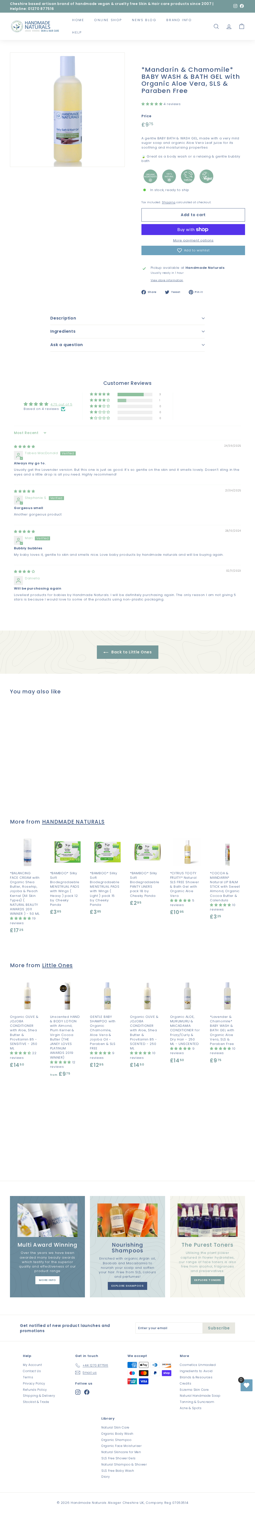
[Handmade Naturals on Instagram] (77, 1392)
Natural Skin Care (115, 1427)
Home (78, 20)
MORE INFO (47, 1280)
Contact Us (32, 1371)
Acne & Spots (191, 1408)
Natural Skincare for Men (121, 1452)
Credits (185, 1383)
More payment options (193, 240)
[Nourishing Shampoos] (127, 1220)
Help (77, 32)
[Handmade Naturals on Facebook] (86, 1392)
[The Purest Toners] (208, 1220)
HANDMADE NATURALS (73, 821)
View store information (167, 280)
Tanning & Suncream (197, 1402)
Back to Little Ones (131, 652)
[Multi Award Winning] (47, 1220)
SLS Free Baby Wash (117, 1471)
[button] (152, 104)
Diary (105, 1476)
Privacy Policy (34, 1383)
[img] (24, 446)
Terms (28, 1377)
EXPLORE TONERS (207, 1280)
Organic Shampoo (116, 1440)
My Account (32, 1365)
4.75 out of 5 (61, 404)
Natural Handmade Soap (200, 1396)
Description (63, 318)
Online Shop (108, 20)
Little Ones (57, 965)
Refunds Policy (35, 1390)
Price (146, 116)
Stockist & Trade (36, 1402)
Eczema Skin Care (194, 1390)
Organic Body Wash (117, 1434)
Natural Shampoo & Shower (124, 1464)
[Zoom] (67, 110)
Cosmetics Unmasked (198, 1365)
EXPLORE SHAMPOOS (127, 1286)
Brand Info (179, 20)
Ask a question (66, 345)
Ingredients (63, 331)
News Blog (144, 20)
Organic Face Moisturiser (121, 1446)
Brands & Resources (196, 1377)
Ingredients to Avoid (196, 1371)
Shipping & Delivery (39, 1396)
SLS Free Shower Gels (118, 1458)
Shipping (168, 202)
